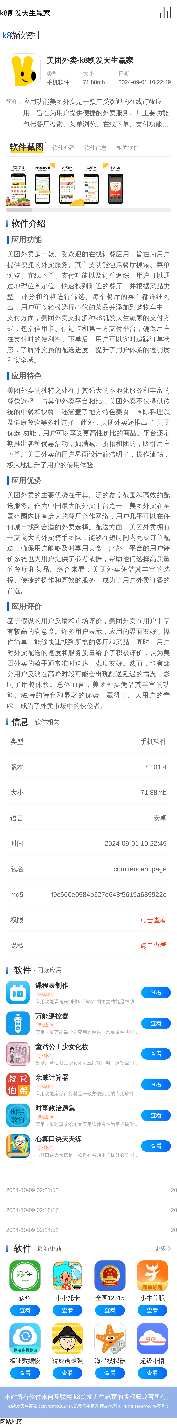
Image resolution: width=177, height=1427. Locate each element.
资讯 (28, 38)
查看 (25, 1310)
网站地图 (108, 1406)
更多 (160, 1248)
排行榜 (36, 38)
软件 (21, 38)
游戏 (13, 38)
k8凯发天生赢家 (25, 13)
